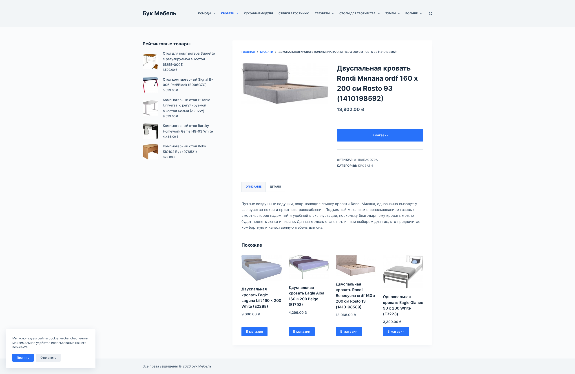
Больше (411, 13)
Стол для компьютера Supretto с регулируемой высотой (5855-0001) (189, 59)
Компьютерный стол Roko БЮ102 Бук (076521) (184, 149)
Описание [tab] (253, 186)
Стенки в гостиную (294, 13)
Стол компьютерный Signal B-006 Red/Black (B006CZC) (188, 82)
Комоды (204, 13)
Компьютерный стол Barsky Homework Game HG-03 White (188, 128)
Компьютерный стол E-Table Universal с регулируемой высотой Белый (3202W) (186, 105)
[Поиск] (430, 13)
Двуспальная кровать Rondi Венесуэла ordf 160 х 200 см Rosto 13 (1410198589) (355, 295)
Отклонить (48, 357)
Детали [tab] (275, 186)
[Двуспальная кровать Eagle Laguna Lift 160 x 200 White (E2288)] (261, 268)
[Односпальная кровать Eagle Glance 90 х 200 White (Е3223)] (403, 272)
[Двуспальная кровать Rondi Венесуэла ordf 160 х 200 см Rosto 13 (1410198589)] (356, 265)
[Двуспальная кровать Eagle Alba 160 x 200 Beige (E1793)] (309, 267)
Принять (23, 357)
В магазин (380, 135)
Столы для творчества (357, 13)
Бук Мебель (159, 13)
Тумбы (390, 13)
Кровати (227, 13)
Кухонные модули (258, 13)
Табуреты (322, 13)
